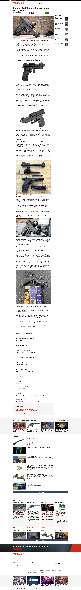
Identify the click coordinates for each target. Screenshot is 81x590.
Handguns (14, 13)
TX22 (19, 45)
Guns (29, 444)
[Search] (67, 3)
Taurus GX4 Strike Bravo (20, 514)
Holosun (20, 158)
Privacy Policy (14, 588)
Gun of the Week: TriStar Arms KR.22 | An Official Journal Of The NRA (47, 430)
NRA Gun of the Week (48, 3)
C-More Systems (45, 156)
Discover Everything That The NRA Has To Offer (46, 585)
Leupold (24, 158)
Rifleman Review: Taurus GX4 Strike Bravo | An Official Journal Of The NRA (19, 512)
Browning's (18, 306)
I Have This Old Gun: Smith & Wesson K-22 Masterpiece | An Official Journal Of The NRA (33, 430)
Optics (25, 13)
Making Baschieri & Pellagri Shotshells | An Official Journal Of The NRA (18, 523)
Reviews (40, 3)
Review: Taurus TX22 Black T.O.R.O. (22, 411)
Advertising (14, 557)
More (19, 436)
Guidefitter (58, 515)
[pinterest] (33, 12)
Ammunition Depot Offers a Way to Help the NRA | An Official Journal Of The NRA (61, 525)
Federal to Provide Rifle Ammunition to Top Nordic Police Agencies (40, 466)
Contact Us (18, 588)
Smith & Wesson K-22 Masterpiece (33, 514)
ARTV (13, 527)
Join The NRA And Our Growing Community (33, 585)
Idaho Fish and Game (63, 515)
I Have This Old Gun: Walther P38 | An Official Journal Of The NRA (33, 523)
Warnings (28, 588)
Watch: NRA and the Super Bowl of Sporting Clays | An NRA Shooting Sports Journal (18, 517)
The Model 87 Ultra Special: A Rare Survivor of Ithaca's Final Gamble (39, 439)
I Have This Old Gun (30, 502)
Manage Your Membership (58, 561)
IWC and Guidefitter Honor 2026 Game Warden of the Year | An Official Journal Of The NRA (61, 513)
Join (18, 0)
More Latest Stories (44, 492)
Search (14, 562)
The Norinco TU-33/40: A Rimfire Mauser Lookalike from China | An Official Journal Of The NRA (61, 430)
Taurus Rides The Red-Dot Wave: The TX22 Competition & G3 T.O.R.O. (29, 410)
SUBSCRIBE (17, 548)
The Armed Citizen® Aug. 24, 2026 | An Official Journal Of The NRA (47, 512)
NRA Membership (57, 557)
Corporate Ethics (23, 588)
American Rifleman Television (18, 502)
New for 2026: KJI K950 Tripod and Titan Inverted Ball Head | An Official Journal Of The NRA (61, 518)
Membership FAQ (57, 560)
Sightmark (28, 158)
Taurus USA (24, 333)
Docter (17, 158)
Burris (40, 156)
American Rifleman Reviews (18, 530)
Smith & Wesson (35, 514)
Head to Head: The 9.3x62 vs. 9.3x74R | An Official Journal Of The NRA (19, 430)
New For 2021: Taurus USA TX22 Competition (24, 409)
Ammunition (30, 469)
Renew (20, 0)
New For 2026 (35, 3)
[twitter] (31, 12)
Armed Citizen (55, 3)
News (30, 3)
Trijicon (33, 158)
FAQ (13, 560)
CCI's (30, 307)
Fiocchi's (42, 309)
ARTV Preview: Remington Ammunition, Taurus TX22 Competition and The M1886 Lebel (32, 413)
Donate (22, 0)
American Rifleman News (59, 502)
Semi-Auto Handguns (21, 13)
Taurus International (23, 40)
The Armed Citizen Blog (49, 514)
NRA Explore (42, 560)
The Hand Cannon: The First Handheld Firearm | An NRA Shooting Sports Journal (33, 517)
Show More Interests (45, 540)
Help (13, 561)
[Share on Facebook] (29, 12)
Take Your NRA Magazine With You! (18, 585)
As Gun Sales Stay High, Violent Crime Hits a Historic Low (40, 447)
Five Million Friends (31, 456)
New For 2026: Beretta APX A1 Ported (35, 474)
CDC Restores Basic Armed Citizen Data (36, 483)
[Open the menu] (62, 3)
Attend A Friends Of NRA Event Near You (61, 585)
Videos (28, 560)
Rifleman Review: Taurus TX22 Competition (24, 408)
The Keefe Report (58, 530)
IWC (56, 515)
